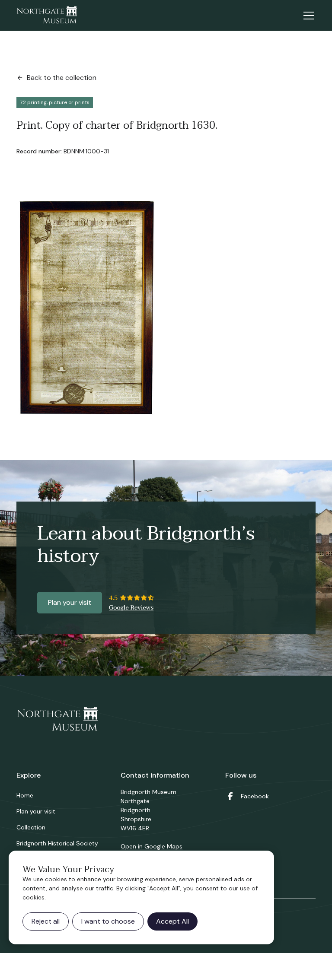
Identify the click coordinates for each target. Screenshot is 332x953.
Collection (30, 827)
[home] (46, 15)
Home (24, 795)
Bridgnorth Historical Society (57, 843)
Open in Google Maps (151, 846)
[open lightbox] (86, 308)
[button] (307, 15)
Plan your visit (69, 602)
